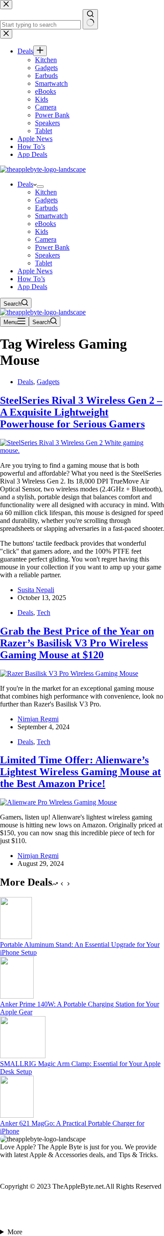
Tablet (43, 263)
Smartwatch (51, 215)
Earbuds (46, 208)
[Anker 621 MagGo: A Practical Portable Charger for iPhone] (17, 1115)
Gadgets (46, 200)
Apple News (34, 271)
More (14, 1232)
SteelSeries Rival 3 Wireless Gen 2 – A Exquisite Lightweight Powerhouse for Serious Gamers (81, 412)
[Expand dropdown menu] (40, 186)
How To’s (31, 279)
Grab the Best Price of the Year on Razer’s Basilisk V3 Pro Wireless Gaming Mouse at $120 (77, 642)
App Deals (32, 286)
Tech (43, 612)
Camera (45, 239)
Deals (25, 184)
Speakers (47, 255)
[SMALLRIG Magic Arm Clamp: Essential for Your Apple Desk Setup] (22, 1055)
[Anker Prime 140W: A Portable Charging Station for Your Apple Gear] (17, 996)
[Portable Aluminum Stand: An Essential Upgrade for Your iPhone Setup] (16, 936)
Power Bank (52, 247)
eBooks (45, 223)
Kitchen (46, 192)
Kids (41, 231)
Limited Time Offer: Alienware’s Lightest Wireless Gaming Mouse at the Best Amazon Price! (80, 771)
